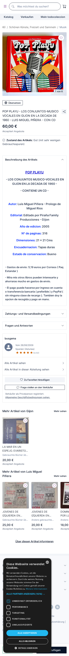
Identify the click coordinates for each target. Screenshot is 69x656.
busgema (10, 338)
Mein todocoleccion (53, 16)
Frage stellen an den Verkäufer (37, 387)
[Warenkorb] (64, 6)
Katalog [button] (8, 16)
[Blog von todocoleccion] (57, 607)
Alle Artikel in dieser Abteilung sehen (26, 369)
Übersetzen (14, 102)
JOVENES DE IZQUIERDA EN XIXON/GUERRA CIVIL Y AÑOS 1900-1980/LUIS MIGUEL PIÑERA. (15, 513)
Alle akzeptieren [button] (27, 633)
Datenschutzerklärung (52, 621)
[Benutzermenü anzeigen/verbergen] (4, 6)
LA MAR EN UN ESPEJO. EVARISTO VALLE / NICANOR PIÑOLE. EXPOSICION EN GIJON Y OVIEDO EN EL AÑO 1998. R (15, 449)
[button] (34, 160)
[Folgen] (61, 38)
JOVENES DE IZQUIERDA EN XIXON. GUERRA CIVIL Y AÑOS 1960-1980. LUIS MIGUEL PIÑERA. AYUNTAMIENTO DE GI (43, 513)
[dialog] (27, 605)
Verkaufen (27, 16)
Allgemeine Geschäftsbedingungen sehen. (27, 397)
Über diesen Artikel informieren (34, 541)
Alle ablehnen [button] (27, 641)
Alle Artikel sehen (15, 363)
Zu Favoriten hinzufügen (37, 379)
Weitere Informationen (36, 588)
